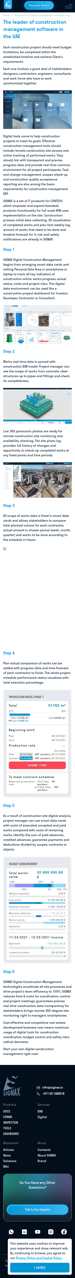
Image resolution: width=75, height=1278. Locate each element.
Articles (8, 1150)
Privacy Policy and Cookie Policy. (39, 1258)
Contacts (44, 1150)
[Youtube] (37, 1231)
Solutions (9, 1161)
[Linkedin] (24, 1231)
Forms (7, 1117)
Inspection (10, 1122)
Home (6, 15)
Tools (7, 1128)
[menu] (68, 6)
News (7, 1155)
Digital (42, 1117)
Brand (42, 1161)
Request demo (39, 5)
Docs (6, 1111)
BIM (40, 1111)
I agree (40, 1268)
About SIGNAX (47, 1155)
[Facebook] (64, 1231)
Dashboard (11, 1134)
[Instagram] (50, 1231)
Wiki (6, 1166)
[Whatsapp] (11, 1231)
